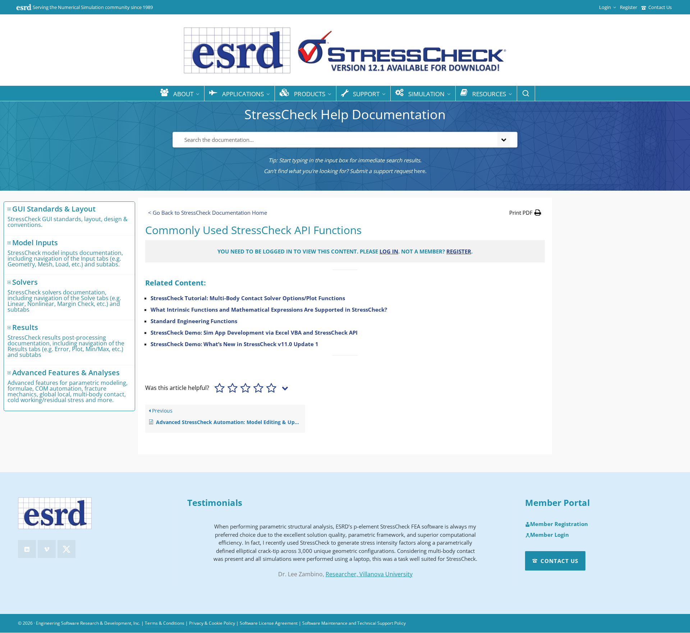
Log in (389, 251)
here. (420, 170)
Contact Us (660, 7)
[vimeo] (47, 549)
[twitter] (66, 549)
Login (605, 7)
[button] (525, 213)
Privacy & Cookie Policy (212, 623)
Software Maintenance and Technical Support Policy (354, 623)
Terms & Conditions (164, 623)
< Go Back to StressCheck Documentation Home (207, 212)
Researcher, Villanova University (369, 574)
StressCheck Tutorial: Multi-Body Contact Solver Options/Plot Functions (248, 298)
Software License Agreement (269, 623)
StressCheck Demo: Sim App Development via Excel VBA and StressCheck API (254, 332)
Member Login (549, 535)
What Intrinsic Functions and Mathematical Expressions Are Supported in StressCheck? (269, 309)
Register (628, 7)
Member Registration (559, 524)
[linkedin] (27, 549)
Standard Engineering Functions (194, 321)
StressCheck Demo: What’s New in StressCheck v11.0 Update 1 (234, 344)
